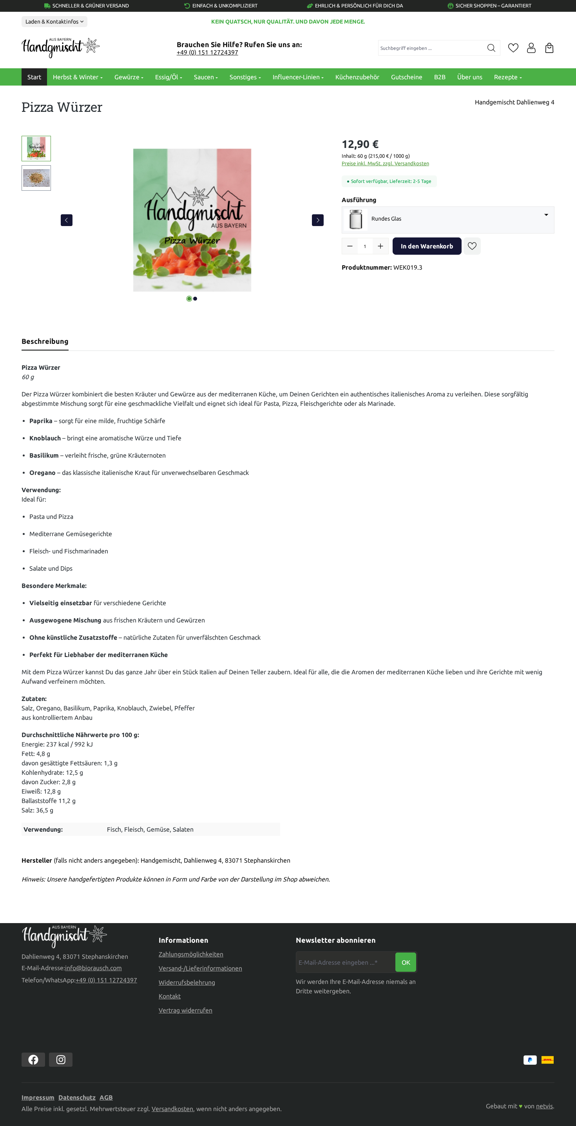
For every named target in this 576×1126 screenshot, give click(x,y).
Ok (406, 962)
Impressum (38, 1097)
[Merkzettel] (513, 48)
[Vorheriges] (66, 220)
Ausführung (359, 199)
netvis (544, 1106)
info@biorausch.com (93, 967)
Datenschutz (77, 1097)
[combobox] (431, 48)
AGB (106, 1097)
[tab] (45, 341)
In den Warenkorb (427, 246)
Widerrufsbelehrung (187, 982)
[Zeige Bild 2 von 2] (195, 299)
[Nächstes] (318, 220)
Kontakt (170, 996)
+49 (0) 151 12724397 (207, 52)
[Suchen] (491, 48)
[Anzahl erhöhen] (380, 246)
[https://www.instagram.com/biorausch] (60, 1060)
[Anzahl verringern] (350, 246)
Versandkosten (172, 1108)
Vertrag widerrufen (185, 1010)
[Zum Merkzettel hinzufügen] (472, 246)
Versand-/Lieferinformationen (200, 968)
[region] (174, 220)
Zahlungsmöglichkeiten (191, 954)
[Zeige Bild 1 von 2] (189, 299)
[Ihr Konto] (531, 48)
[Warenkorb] (549, 48)
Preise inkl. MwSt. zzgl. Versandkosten (385, 163)
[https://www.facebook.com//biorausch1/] (33, 1060)
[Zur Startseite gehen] (61, 48)
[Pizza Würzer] (192, 220)
